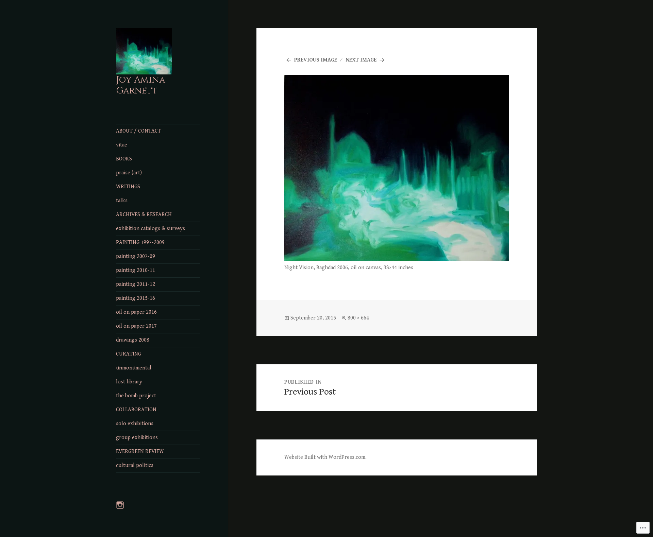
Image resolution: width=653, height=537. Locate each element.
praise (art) (129, 173)
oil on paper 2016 (136, 312)
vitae (121, 145)
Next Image (361, 60)
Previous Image (315, 60)
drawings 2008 (132, 340)
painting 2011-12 (135, 284)
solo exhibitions (134, 423)
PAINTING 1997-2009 (140, 242)
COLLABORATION (136, 409)
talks (122, 200)
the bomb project (136, 396)
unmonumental (133, 368)
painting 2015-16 (135, 298)
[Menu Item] (124, 509)
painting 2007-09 (135, 256)
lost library (129, 382)
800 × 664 (358, 318)
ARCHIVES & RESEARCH (144, 214)
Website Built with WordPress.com (324, 457)
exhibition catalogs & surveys (150, 228)
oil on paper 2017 (136, 326)
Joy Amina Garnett (140, 85)
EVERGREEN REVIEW (140, 451)
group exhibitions (137, 437)
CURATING (128, 354)
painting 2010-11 (135, 270)
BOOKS (124, 159)
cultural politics (134, 465)
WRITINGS (128, 187)
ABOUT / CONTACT (138, 131)
